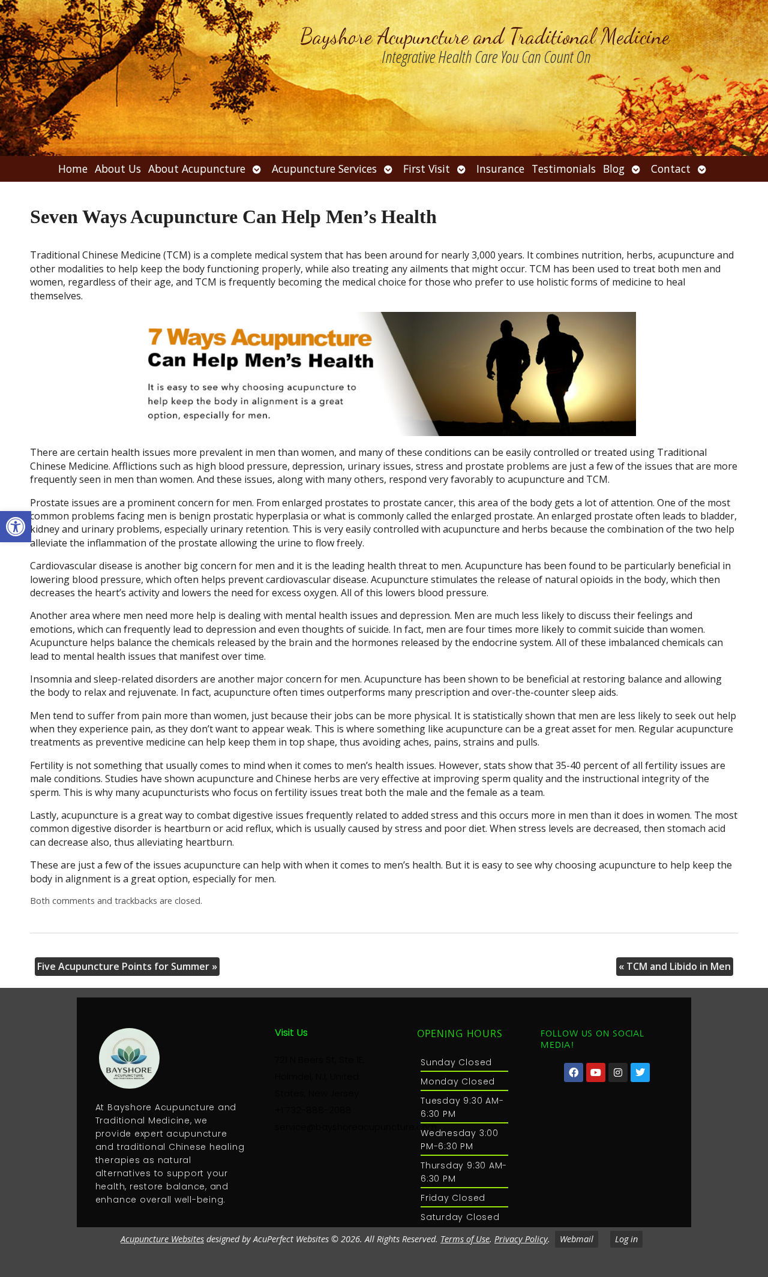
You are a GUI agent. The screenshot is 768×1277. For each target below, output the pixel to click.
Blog (614, 168)
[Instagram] (618, 1072)
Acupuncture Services (324, 168)
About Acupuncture (196, 168)
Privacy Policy (521, 1239)
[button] (15, 526)
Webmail (576, 1239)
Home (73, 168)
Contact (671, 168)
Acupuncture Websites (162, 1239)
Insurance (500, 168)
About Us (118, 168)
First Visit (426, 168)
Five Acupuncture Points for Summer (127, 966)
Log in (626, 1239)
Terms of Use (465, 1239)
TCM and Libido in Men (675, 966)
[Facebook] (573, 1072)
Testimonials (564, 168)
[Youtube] (595, 1072)
